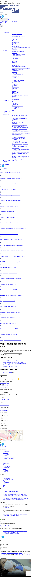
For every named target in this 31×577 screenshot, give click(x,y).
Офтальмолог (15, 76)
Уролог (14, 91)
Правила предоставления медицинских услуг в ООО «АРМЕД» (19, 138)
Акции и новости (7, 372)
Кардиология (6, 476)
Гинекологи (6, 465)
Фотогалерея (15, 40)
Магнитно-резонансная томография (21, 68)
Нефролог (14, 73)
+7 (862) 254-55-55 (4, 21)
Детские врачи (6, 100)
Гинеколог (14, 57)
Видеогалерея (15, 42)
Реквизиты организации (18, 36)
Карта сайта (15, 123)
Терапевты (6, 471)
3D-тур (14, 43)
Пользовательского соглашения (22, 554)
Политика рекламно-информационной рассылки (15, 498)
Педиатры (5, 470)
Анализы (14, 53)
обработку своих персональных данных (12, 553)
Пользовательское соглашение (11, 515)
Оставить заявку (4, 410)
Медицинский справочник (10, 160)
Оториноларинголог (17, 74)
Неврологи (6, 467)
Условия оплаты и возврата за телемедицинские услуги (19, 158)
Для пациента (6, 114)
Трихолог (14, 88)
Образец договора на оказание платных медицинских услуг (20, 128)
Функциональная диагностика (20, 95)
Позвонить (3, 383)
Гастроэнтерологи (7, 466)
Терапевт (14, 85)
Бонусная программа (17, 116)
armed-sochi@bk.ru (7, 508)
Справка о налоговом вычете (10, 491)
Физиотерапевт (16, 92)
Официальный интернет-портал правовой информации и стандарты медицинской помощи (21, 133)
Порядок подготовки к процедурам (21, 135)
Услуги (5, 50)
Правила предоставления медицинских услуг (14, 494)
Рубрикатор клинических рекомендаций (13, 499)
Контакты (5, 161)
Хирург (14, 96)
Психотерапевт (16, 81)
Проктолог (15, 78)
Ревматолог (15, 84)
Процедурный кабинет (18, 80)
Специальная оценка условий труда (21, 47)
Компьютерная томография (19, 66)
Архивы (2, 381)
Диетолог (14, 61)
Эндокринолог (16, 97)
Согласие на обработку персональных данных (15, 514)
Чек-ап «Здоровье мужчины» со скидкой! (13, 362)
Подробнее (7, 525)
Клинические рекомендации (19, 125)
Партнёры (14, 49)
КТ (4, 485)
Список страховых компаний (19, 142)
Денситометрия (16, 58)
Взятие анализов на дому (18, 54)
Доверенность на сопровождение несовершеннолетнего (20, 121)
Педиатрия (6, 482)
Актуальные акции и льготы (19, 115)
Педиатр (14, 77)
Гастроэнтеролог (16, 55)
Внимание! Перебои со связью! (11, 364)
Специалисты (6, 111)
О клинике (6, 32)
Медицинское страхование (19, 126)
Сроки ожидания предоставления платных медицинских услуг (20, 152)
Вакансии (14, 39)
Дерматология (6, 481)
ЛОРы (4, 469)
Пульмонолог (15, 82)
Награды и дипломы (17, 38)
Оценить (2, 525)
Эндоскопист (15, 99)
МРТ (4, 486)
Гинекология (6, 478)
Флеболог (14, 93)
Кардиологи (6, 463)
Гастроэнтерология (8, 479)
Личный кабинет (4, 164)
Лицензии (14, 35)
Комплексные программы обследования (18, 64)
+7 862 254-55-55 (4, 400)
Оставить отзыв (12, 19)
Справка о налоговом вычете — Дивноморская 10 (20, 150)
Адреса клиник (14, 21)
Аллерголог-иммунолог (18, 51)
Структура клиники (17, 34)
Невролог (14, 72)
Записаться (3, 22)
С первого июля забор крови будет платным (14, 363)
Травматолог (15, 87)
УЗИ (13, 89)
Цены (4, 112)
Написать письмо (4, 405)
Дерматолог (15, 59)
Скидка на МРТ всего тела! (10, 366)
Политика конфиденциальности (11, 516)
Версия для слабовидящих (4, 19)
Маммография (15, 70)
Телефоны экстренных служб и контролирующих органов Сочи (20, 155)
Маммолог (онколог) (17, 69)
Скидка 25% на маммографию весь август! (14, 360)
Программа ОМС (16, 141)
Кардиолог (15, 62)
